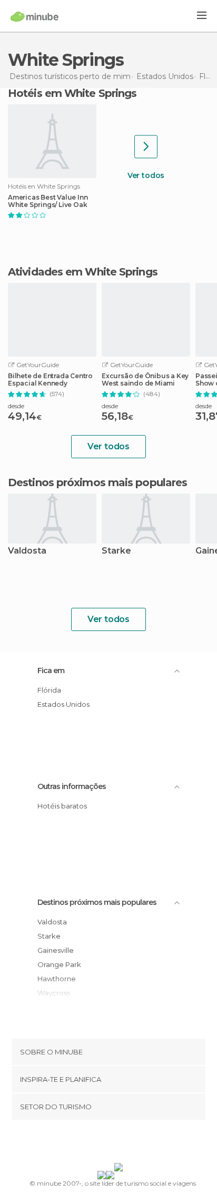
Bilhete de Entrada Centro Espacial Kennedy (50, 379)
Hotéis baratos (62, 806)
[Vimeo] (119, 1143)
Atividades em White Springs (82, 272)
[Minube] (34, 16)
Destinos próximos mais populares (97, 482)
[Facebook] (92, 1143)
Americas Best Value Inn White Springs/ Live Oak (47, 201)
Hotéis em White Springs (72, 93)
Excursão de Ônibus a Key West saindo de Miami (145, 379)
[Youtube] (133, 1143)
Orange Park (59, 964)
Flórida (49, 690)
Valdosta (27, 551)
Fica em (50, 670)
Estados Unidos (63, 704)
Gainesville (55, 950)
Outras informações (71, 786)
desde (16, 406)
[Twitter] (106, 1143)
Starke (116, 551)
